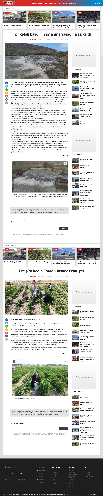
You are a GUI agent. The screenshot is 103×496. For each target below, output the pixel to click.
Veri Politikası (7, 482)
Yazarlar (40, 473)
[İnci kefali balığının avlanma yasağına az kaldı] (36, 61)
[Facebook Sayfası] (5, 473)
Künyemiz (41, 479)
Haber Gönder (20, 482)
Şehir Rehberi (72, 485)
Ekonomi (40, 3)
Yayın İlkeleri (7, 481)
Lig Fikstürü (72, 478)
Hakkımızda (7, 479)
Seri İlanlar (72, 483)
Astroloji (88, 478)
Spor (60, 3)
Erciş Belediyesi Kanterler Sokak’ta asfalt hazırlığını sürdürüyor (87, 200)
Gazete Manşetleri (73, 486)
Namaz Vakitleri (73, 474)
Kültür (56, 3)
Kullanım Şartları (21, 479)
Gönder (63, 228)
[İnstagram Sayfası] (10, 473)
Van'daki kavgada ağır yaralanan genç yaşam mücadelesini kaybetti (86, 116)
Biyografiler (89, 474)
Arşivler (41, 476)
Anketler (88, 472)
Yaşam (51, 3)
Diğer (75, 3)
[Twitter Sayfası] (7, 473)
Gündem (34, 3)
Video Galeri (41, 470)
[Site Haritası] (22, 473)
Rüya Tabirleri (89, 476)
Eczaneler (71, 476)
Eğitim (70, 3)
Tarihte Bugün (72, 479)
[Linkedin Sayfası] (16, 473)
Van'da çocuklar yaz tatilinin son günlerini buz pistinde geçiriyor (87, 88)
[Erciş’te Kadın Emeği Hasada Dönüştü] (36, 297)
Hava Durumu (72, 471)
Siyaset (65, 3)
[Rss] (19, 473)
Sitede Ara (88, 471)
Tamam (94, 494)
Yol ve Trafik (72, 472)
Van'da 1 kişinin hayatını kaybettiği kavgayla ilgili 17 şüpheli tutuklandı (87, 75)
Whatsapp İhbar (21, 481)
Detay (87, 494)
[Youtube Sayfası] (13, 473)
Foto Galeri (42, 467)
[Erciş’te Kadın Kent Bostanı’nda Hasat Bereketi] (40, 377)
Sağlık (46, 3)
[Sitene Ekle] (24, 473)
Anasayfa (7, 8)
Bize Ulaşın (41, 482)
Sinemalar (71, 481)
